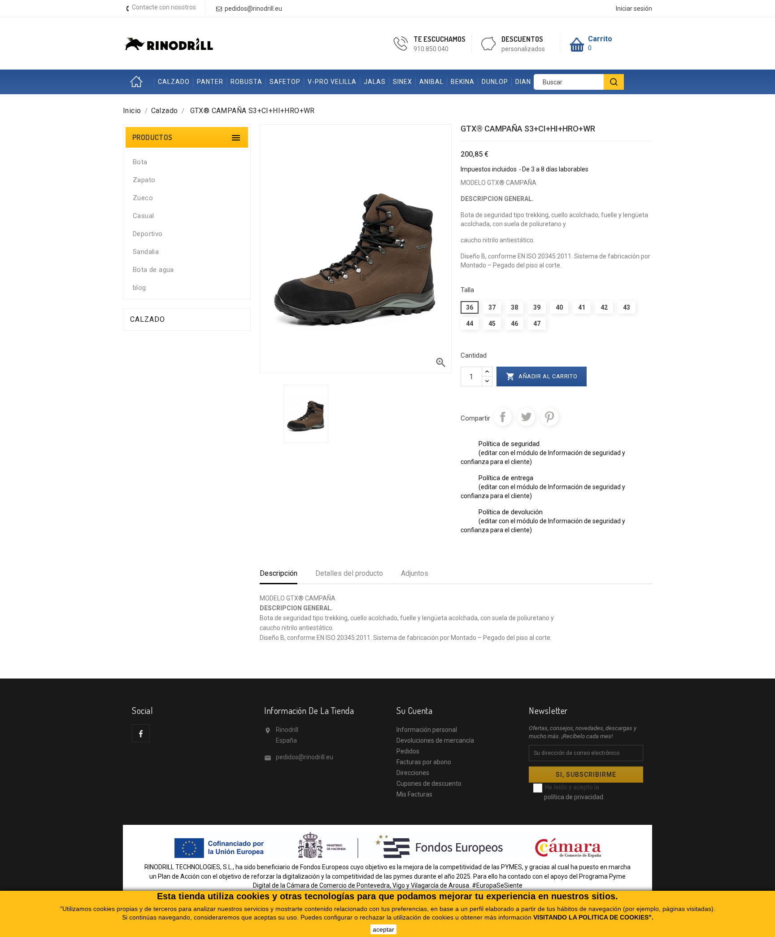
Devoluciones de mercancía (435, 740)
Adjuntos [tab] (414, 573)
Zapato (144, 180)
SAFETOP (285, 81)
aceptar (383, 929)
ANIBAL (431, 81)
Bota (140, 162)
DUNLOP (495, 81)
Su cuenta (414, 710)
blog (139, 288)
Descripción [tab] (278, 573)
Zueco (143, 198)
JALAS (375, 81)
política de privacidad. (574, 797)
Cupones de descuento (429, 783)
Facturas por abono (423, 762)
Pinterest (549, 417)
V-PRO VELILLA (332, 81)
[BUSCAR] (614, 82)
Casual (143, 216)
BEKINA (463, 81)
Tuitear (526, 417)
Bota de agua (153, 270)
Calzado (147, 319)
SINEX (402, 81)
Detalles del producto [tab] (349, 573)
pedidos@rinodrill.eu (304, 757)
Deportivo (148, 234)
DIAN (523, 81)
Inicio (138, 82)
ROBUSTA (246, 81)
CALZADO (174, 81)
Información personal (426, 729)
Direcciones (412, 772)
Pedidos (407, 751)
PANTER (210, 81)
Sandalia (146, 252)
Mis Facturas (414, 794)
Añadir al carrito (542, 376)
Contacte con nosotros (164, 7)
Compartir (503, 417)
